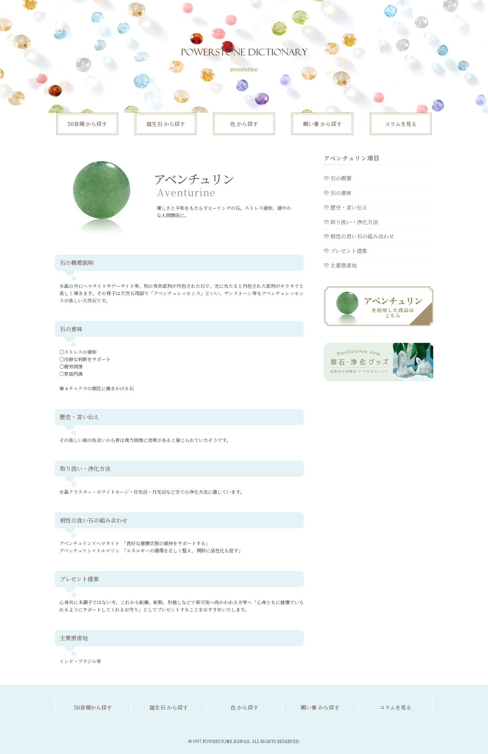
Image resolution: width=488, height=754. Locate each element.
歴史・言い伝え (348, 207)
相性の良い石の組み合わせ (361, 236)
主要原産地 (343, 265)
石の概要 (340, 178)
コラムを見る (401, 124)
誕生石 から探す (165, 124)
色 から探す (244, 124)
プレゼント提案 (348, 251)
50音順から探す (93, 707)
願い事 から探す (322, 124)
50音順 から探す (87, 124)
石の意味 (340, 193)
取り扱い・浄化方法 (353, 222)
